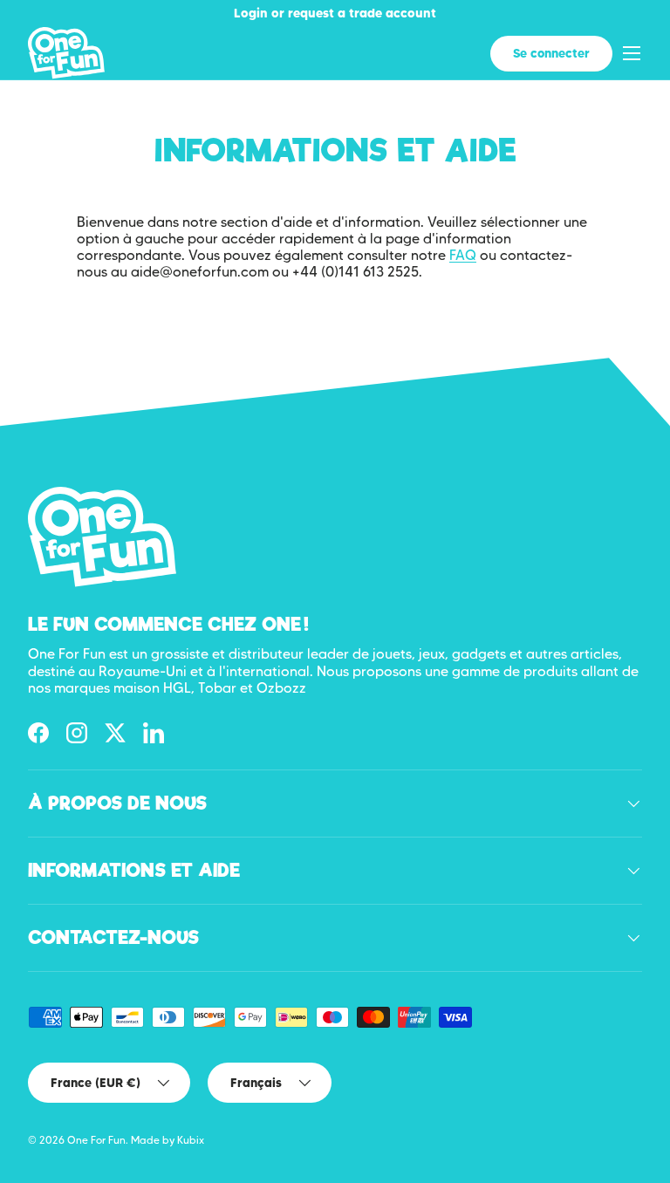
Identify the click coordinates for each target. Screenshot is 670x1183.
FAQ (462, 255)
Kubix (190, 1139)
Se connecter (551, 53)
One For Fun (96, 1139)
